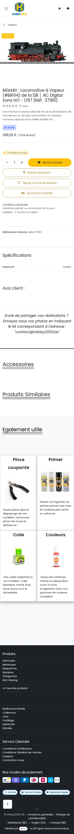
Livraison (8, 212)
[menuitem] (17, 822)
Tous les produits (16, 688)
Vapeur (12, 25)
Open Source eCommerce (53, 828)
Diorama (8, 672)
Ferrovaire (9, 660)
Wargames (10, 676)
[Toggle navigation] (6, 8)
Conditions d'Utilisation (17, 748)
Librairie (7, 728)
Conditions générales (40, 814)
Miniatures (9, 664)
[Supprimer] (6, 163)
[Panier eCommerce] (59, 8)
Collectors (9, 712)
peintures (9, 724)
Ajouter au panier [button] (52, 162)
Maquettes (10, 668)
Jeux (5, 716)
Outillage (8, 720)
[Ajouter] (22, 163)
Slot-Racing (10, 680)
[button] (37, 809)
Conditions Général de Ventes (22, 752)
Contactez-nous (13, 760)
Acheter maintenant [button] (39, 173)
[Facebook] (7, 804)
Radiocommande (14, 708)
